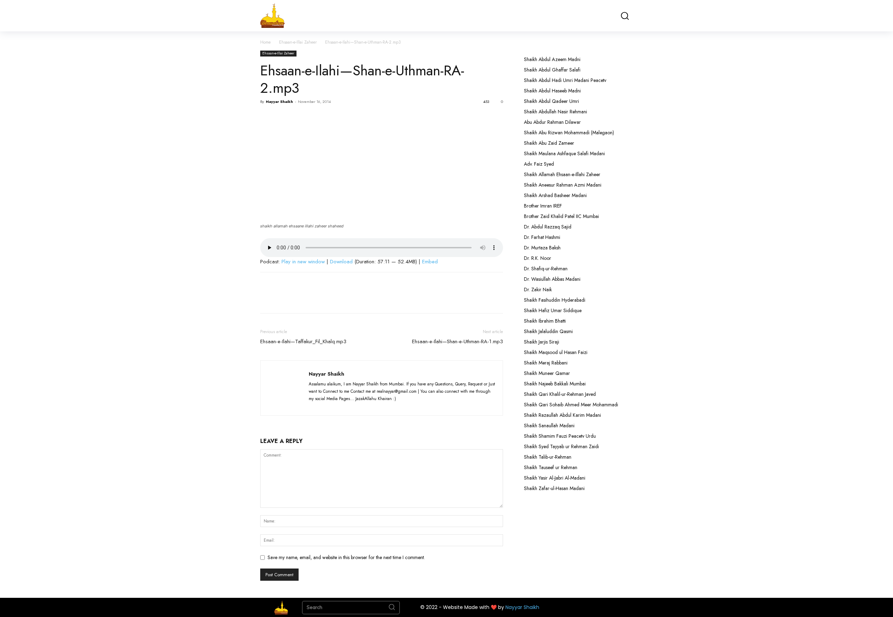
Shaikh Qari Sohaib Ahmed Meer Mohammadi (571, 404)
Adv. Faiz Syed (539, 163)
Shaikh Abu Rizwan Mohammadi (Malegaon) (569, 132)
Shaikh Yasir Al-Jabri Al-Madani (554, 477)
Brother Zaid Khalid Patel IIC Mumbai (561, 216)
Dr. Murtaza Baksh (542, 247)
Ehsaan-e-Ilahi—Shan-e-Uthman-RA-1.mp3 (457, 341)
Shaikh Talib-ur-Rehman (547, 456)
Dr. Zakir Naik (538, 289)
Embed (430, 261)
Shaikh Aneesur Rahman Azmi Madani (562, 184)
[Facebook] (267, 118)
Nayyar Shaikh (279, 101)
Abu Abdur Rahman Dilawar (552, 122)
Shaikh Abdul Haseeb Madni (552, 90)
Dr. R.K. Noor (537, 258)
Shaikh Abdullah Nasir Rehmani (555, 111)
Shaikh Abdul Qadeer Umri (551, 101)
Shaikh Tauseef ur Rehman (550, 467)
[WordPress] (353, 406)
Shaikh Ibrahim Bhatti (545, 320)
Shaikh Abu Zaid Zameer (549, 143)
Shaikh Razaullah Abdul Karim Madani (562, 415)
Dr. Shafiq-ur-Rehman (546, 268)
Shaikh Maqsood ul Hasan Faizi (555, 352)
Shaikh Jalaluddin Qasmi (548, 331)
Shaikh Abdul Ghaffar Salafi (552, 69)
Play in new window (303, 261)
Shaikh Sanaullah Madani (549, 425)
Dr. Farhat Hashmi (542, 237)
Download (341, 261)
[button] (624, 16)
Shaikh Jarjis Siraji (541, 341)
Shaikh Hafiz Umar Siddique (552, 310)
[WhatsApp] (315, 118)
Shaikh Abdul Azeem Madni (552, 59)
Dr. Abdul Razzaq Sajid (547, 226)
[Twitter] (283, 118)
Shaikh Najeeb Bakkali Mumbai (555, 383)
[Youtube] (366, 406)
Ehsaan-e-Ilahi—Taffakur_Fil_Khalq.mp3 (303, 341)
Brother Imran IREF (543, 205)
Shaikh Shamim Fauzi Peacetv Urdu (560, 435)
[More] (331, 118)
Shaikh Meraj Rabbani (546, 362)
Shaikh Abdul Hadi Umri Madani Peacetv (565, 80)
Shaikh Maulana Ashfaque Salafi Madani (564, 153)
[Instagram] (328, 406)
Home (265, 42)
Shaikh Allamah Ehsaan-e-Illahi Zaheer (562, 174)
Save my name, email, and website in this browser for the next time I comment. (346, 557)
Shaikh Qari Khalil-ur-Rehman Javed (560, 394)
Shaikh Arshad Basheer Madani (555, 195)
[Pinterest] (299, 118)
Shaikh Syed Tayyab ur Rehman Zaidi (561, 446)
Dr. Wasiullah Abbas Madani (552, 279)
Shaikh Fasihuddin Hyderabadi (554, 299)
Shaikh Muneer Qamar (547, 373)
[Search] (392, 607)
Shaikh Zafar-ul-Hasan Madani (554, 488)
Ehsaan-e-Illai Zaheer (298, 42)
